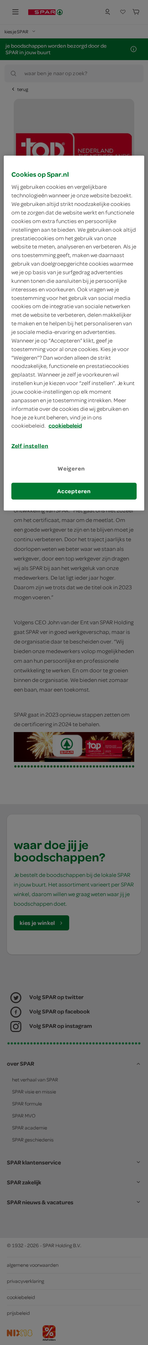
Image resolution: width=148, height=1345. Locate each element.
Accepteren (74, 491)
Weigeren (71, 468)
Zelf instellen (30, 446)
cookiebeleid (65, 425)
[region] (74, 332)
